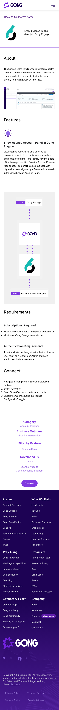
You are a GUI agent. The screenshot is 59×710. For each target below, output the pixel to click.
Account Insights (29, 425)
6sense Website (29, 466)
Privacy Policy (12, 693)
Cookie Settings (36, 700)
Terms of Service (36, 693)
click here (15, 684)
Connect (29, 483)
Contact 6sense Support (29, 470)
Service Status (12, 700)
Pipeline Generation (29, 435)
